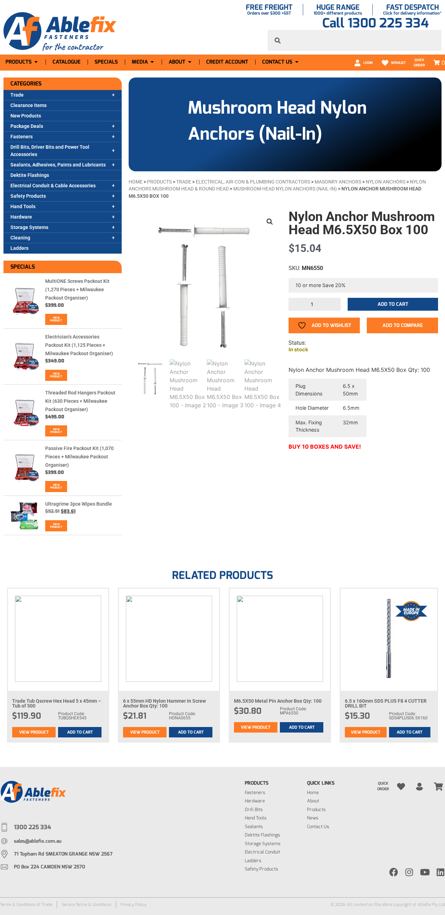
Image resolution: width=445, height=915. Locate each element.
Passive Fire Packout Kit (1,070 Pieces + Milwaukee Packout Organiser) (79, 457)
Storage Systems (29, 227)
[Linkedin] (440, 872)
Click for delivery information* (412, 13)
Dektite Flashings (29, 175)
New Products (25, 116)
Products (159, 182)
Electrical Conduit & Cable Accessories (53, 185)
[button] (270, 221)
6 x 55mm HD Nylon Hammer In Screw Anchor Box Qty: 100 (164, 703)
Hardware (21, 217)
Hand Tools (22, 206)
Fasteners (21, 136)
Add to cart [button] (80, 732)
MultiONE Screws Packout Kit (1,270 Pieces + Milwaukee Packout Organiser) (77, 289)
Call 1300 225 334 (375, 23)
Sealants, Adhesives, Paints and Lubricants (58, 165)
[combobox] (355, 40)
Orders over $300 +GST (269, 13)
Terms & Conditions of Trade (26, 904)
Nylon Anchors (385, 182)
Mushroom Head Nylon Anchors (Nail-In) (285, 188)
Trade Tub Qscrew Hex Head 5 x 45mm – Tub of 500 (56, 703)
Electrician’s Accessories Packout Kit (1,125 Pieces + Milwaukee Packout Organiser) (79, 345)
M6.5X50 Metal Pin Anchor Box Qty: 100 (278, 701)
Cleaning (20, 237)
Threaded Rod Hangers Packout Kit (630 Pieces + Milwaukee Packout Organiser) (80, 401)
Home (136, 182)
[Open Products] (36, 62)
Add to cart (393, 304)
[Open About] (189, 62)
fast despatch (412, 7)
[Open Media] (152, 62)
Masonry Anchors (338, 182)
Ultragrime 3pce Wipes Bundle (78, 504)
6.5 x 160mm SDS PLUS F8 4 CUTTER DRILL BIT (386, 703)
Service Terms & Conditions (86, 904)
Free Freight (269, 7)
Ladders (19, 248)
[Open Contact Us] (296, 62)
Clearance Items (28, 105)
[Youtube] (425, 872)
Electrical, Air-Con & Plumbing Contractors (253, 182)
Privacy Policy (134, 904)
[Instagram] (409, 872)
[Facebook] (393, 872)
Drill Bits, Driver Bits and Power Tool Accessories (49, 150)
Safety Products (28, 196)
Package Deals (26, 126)
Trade (17, 95)
